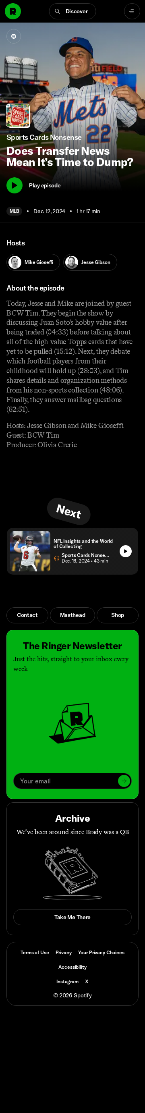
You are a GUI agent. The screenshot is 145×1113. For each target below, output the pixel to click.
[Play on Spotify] (13, 36)
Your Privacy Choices (101, 952)
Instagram (67, 981)
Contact (27, 615)
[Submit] (124, 781)
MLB (14, 211)
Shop (117, 615)
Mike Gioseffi (39, 262)
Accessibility (72, 967)
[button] (72, 11)
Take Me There (72, 917)
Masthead (72, 615)
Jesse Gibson (95, 262)
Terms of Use (35, 952)
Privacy (64, 952)
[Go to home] (13, 11)
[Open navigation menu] (132, 11)
